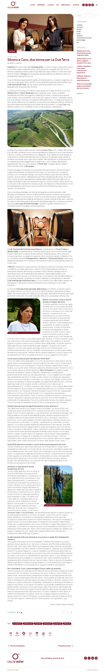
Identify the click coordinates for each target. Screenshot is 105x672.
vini (78, 42)
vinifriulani (67, 623)
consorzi (80, 27)
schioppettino (47, 623)
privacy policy (94, 670)
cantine (79, 25)
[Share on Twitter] (19, 612)
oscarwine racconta (84, 38)
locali (78, 31)
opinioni (79, 36)
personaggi (81, 40)
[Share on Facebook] (17, 612)
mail (88, 670)
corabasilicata (28, 623)
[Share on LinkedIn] (21, 612)
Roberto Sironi (14, 63)
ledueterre (38, 623)
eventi (79, 29)
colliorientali (17, 623)
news (79, 33)
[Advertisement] (87, 120)
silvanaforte (57, 623)
